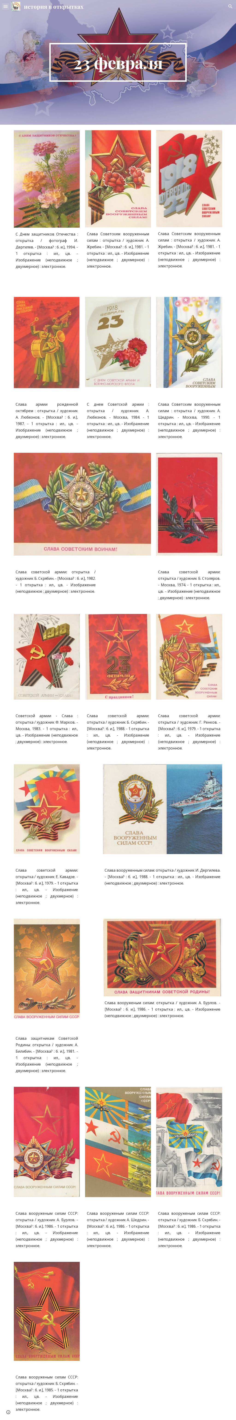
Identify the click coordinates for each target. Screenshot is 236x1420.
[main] (117, 62)
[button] (5, 6)
